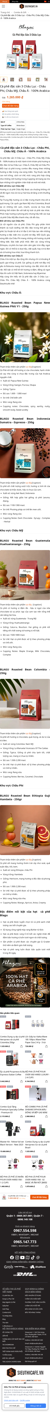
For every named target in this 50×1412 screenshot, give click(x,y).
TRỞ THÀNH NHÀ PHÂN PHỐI (12, 1351)
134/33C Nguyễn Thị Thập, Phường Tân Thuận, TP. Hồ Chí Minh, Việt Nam (36, 1349)
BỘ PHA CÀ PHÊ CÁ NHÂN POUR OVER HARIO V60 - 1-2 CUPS (12, 1179)
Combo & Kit (6, 1312)
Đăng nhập (15, 1)
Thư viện (5, 1323)
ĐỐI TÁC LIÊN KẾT (8, 1358)
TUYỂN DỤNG (7, 1355)
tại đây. (29, 859)
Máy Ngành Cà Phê (8, 1302)
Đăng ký (4, 1)
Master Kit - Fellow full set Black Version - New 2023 (12, 1143)
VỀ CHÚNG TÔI (7, 1332)
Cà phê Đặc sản (7, 1295)
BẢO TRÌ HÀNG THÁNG (33, 1312)
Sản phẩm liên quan (10, 1013)
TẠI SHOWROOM (8, 1345)
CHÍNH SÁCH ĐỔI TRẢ (32, 1306)
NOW (19, 1362)
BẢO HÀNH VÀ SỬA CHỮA (34, 1309)
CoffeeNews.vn (7, 1326)
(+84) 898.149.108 (37, 1355)
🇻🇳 (45, 1)
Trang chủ (5, 12)
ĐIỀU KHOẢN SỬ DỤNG (33, 1295)
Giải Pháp (5, 1309)
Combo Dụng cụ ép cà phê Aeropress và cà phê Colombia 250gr (12, 1039)
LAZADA (8, 1362)
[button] (12, 79)
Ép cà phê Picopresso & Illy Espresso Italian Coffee (12, 1073)
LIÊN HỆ (5, 1336)
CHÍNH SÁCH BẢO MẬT (33, 1299)
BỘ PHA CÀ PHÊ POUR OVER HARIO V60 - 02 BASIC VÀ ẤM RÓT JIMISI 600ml (36, 1179)
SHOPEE (14, 1362)
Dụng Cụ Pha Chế (8, 1299)
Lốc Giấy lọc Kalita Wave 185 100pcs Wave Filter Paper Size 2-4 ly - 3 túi (36, 1039)
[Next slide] (46, 79)
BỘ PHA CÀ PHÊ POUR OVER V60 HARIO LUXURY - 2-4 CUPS (37, 1074)
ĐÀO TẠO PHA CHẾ (8, 1348)
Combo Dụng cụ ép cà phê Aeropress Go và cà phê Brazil (37, 1144)
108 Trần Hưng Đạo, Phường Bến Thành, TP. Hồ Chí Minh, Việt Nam (35, 1334)
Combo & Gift (20, 12)
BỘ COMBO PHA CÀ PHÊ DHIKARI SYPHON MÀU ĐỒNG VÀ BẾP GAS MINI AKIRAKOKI (36, 1109)
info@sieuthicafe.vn (36, 1343)
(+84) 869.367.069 (37, 1340)
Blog (3, 1319)
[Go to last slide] (4, 79)
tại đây (29, 366)
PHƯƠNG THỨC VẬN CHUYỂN (35, 1302)
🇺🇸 (49, 1)
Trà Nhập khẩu (7, 1316)
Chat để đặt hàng (10, 105)
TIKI (3, 1362)
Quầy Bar (5, 1306)
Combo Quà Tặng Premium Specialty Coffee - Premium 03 (12, 1109)
